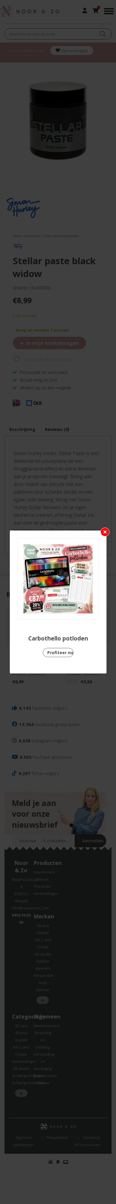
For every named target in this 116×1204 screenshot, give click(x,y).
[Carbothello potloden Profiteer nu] (58, 579)
